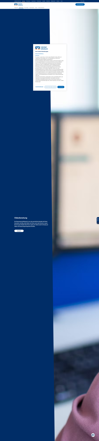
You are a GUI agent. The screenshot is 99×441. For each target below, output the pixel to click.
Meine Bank (48, 1)
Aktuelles (58, 1)
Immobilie (43, 1)
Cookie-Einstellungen (39, 86)
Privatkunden (28, 1)
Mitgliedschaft (53, 1)
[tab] (16, 8)
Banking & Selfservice (18, 1)
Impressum (37, 55)
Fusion (62, 1)
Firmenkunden (39, 1)
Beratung (23, 1)
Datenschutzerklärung (39, 53)
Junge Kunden (33, 1)
